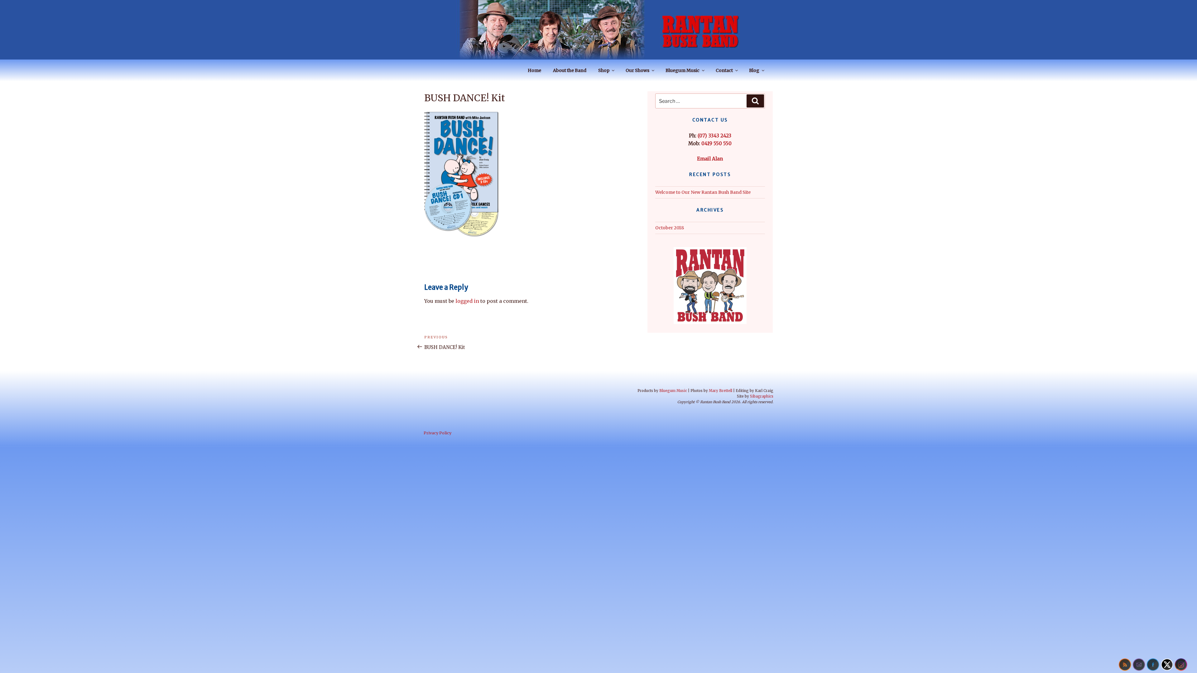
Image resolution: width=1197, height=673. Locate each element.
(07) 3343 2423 (714, 136)
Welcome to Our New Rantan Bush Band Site (703, 192)
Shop (603, 70)
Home (534, 70)
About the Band (569, 70)
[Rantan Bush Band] (598, 29)
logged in (467, 301)
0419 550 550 (716, 143)
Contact (724, 70)
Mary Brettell (720, 391)
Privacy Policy (437, 432)
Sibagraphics (761, 396)
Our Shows (637, 70)
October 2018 (669, 228)
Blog (754, 70)
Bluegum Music (682, 70)
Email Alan (710, 159)
